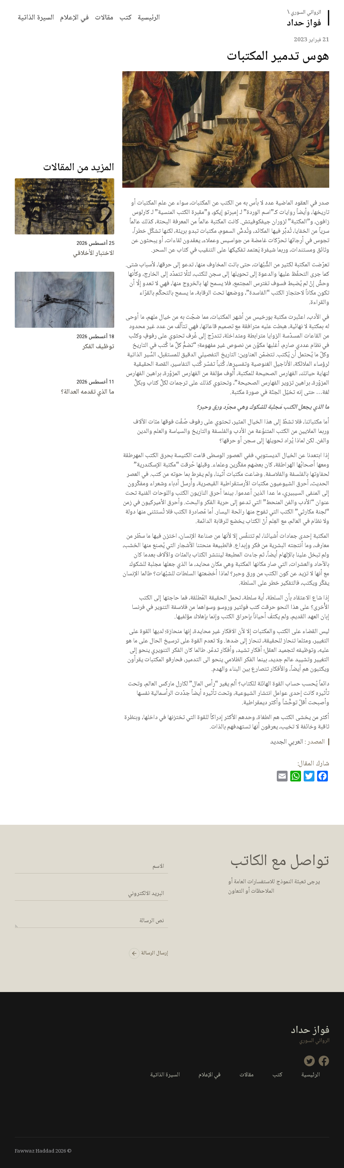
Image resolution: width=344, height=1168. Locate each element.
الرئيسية (149, 17)
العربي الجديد (286, 742)
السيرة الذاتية (36, 17)
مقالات (104, 17)
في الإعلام (74, 17)
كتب (125, 17)
